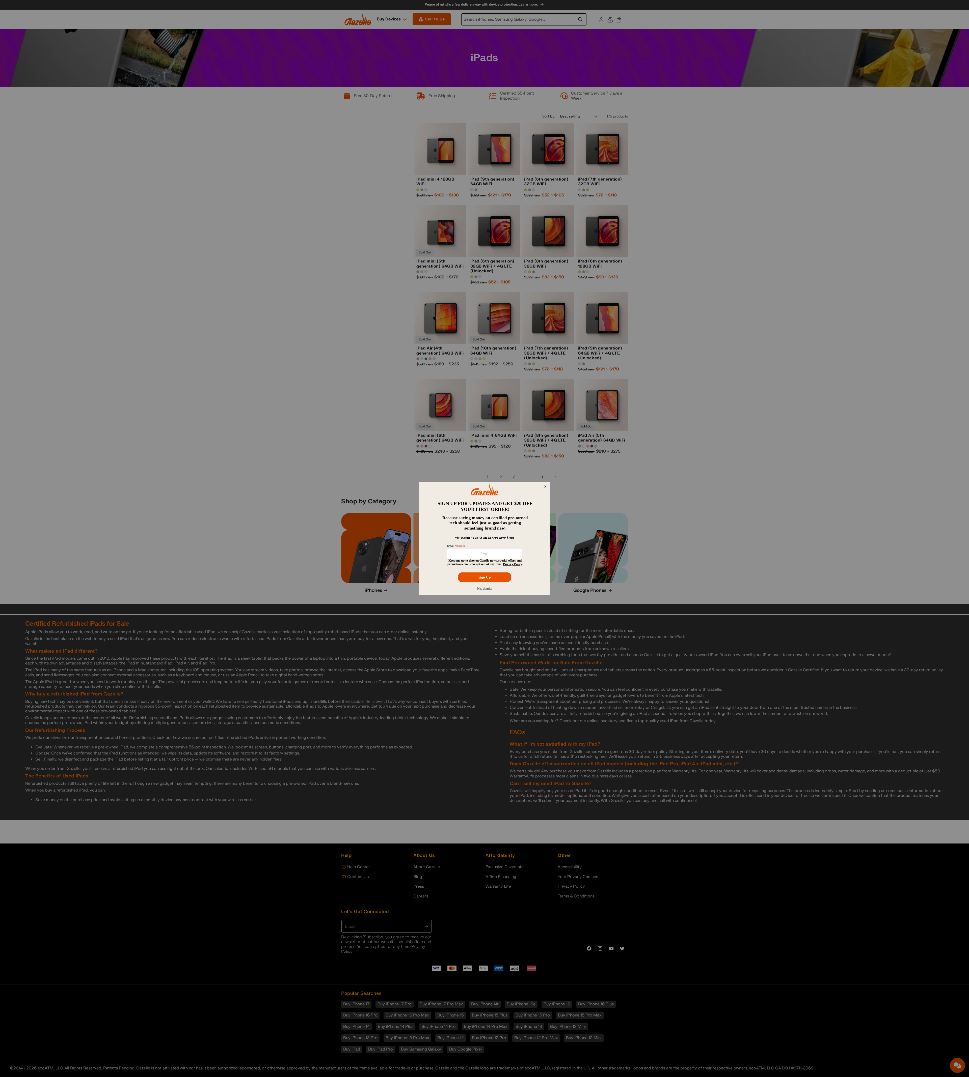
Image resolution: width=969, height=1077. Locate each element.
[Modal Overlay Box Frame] (484, 538)
